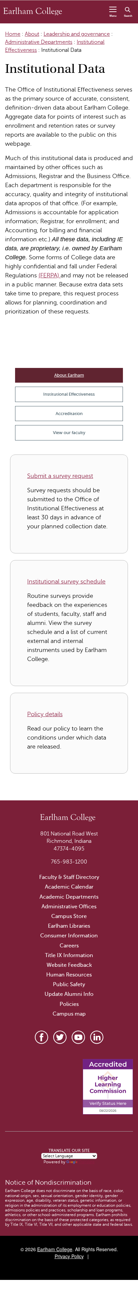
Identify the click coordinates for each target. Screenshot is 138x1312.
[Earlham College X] (60, 1037)
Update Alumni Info (69, 994)
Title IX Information (69, 955)
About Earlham (69, 375)
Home (12, 34)
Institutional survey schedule (66, 581)
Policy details (45, 714)
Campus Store (69, 916)
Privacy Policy (69, 1256)
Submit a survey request (60, 476)
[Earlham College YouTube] (78, 1037)
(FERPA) (50, 275)
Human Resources (69, 975)
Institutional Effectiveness (69, 394)
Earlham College (54, 1249)
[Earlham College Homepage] (32, 11)
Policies (69, 1004)
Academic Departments (69, 897)
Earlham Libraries (69, 926)
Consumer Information (69, 936)
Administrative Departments (38, 42)
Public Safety (69, 984)
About (32, 34)
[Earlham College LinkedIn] (97, 1037)
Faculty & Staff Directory (69, 877)
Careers (69, 946)
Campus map (69, 1014)
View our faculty (69, 432)
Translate (87, 1162)
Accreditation (69, 413)
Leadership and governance (77, 34)
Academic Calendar (69, 887)
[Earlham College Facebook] (41, 1037)
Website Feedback (69, 965)
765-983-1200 (69, 862)
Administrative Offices (69, 907)
